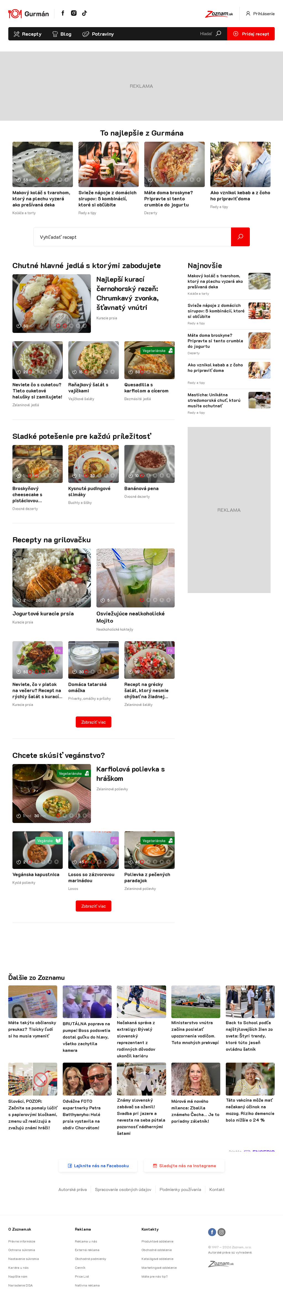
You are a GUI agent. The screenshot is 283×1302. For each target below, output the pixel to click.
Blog (66, 33)
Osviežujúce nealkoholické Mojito (130, 617)
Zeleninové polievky (112, 788)
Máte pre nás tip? (154, 1276)
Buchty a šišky (80, 502)
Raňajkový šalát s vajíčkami (88, 387)
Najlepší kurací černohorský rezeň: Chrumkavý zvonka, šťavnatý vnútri (127, 293)
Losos (73, 888)
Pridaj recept (255, 34)
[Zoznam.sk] (222, 1265)
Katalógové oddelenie (157, 1258)
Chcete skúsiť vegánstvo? (58, 755)
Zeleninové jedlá (25, 404)
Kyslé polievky (23, 882)
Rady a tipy (87, 212)
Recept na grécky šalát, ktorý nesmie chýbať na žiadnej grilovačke (146, 690)
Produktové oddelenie (157, 1241)
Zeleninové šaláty (138, 704)
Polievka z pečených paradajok (147, 877)
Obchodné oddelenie (157, 1249)
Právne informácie (21, 1241)
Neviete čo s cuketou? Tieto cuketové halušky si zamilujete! (37, 390)
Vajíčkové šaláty (81, 398)
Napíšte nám (17, 1276)
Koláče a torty (24, 212)
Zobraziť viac (93, 722)
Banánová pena (141, 488)
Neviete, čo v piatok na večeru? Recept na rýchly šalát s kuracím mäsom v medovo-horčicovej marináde (37, 690)
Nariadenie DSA (20, 1285)
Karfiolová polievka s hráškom (130, 773)
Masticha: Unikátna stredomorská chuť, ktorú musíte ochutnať (214, 400)
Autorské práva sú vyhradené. (230, 1252)
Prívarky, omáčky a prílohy (89, 698)
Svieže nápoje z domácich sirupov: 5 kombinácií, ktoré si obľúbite (107, 198)
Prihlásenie (263, 13)
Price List (82, 1276)
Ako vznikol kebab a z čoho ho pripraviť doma (240, 195)
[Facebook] (212, 1232)
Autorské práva (72, 1189)
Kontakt (217, 1189)
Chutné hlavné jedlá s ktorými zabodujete (86, 265)
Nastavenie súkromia (23, 1258)
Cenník (80, 1267)
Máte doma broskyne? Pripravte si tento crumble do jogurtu (168, 198)
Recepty (31, 33)
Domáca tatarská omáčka (87, 687)
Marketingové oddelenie (159, 1267)
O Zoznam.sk (19, 1229)
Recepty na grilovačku (51, 539)
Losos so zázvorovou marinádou (91, 877)
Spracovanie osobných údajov (123, 1189)
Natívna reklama (87, 1285)
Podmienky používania (180, 1189)
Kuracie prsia (106, 317)
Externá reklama (87, 1249)
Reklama (83, 1229)
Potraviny (103, 33)
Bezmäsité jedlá (137, 398)
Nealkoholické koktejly (114, 629)
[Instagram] (222, 1232)
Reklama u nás (86, 1241)
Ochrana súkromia (21, 1249)
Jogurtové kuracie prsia (43, 613)
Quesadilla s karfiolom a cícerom (146, 387)
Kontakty (150, 1229)
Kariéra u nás (18, 1267)
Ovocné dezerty (25, 508)
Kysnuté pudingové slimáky (89, 491)
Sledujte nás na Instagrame (187, 1165)
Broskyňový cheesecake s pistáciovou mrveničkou (27, 494)
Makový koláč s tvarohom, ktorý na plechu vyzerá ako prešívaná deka (41, 198)
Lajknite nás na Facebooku (101, 1165)
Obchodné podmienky (90, 1258)
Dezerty (150, 212)
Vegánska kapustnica (35, 874)
